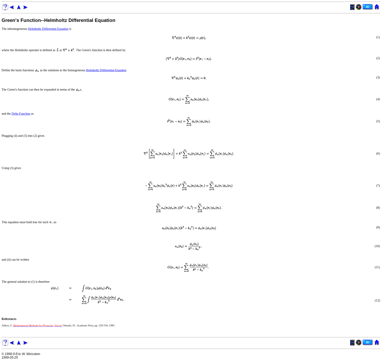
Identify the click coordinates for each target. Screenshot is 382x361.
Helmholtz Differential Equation (48, 28)
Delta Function (21, 113)
